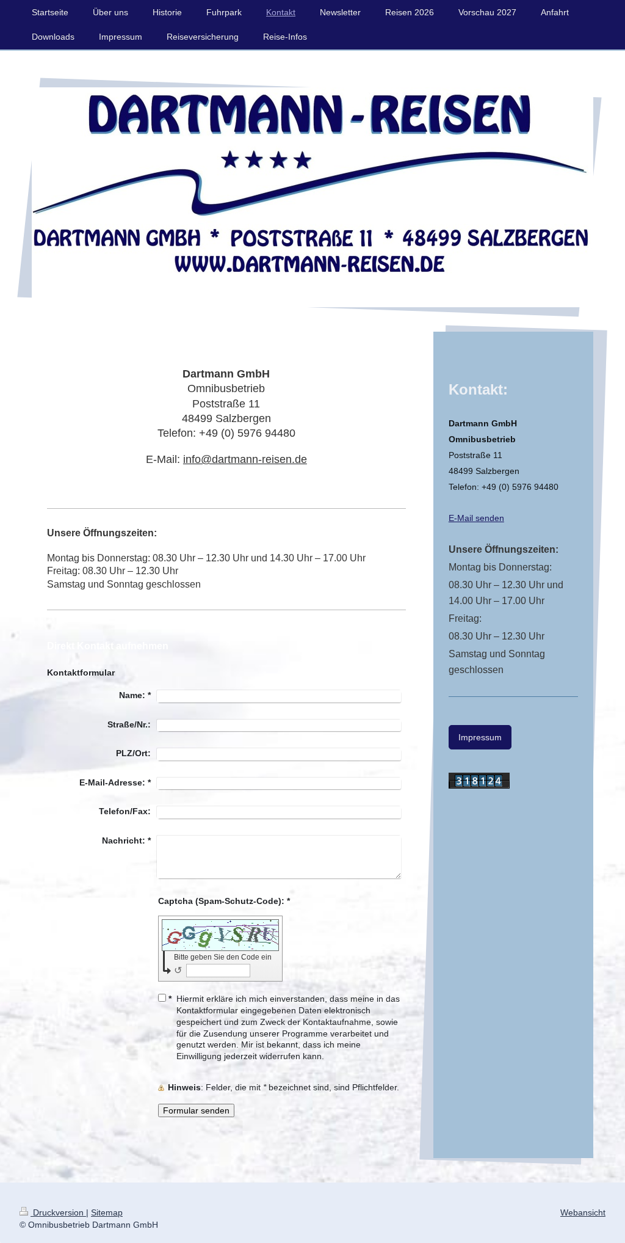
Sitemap (107, 1212)
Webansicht (582, 1212)
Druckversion (58, 1212)
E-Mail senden (476, 518)
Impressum (480, 737)
